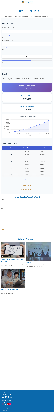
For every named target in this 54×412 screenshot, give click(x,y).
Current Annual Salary (8, 27)
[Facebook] (3, 404)
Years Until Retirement (8, 53)
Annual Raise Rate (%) (8, 40)
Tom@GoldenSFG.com (7, 402)
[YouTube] (8, 404)
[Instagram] (10, 404)
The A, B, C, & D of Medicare (9, 289)
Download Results (27, 190)
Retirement (4, 410)
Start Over (27, 185)
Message (3, 217)
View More (27, 179)
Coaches (28, 262)
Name (2, 199)
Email (2, 208)
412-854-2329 (8, 394)
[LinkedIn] (5, 404)
